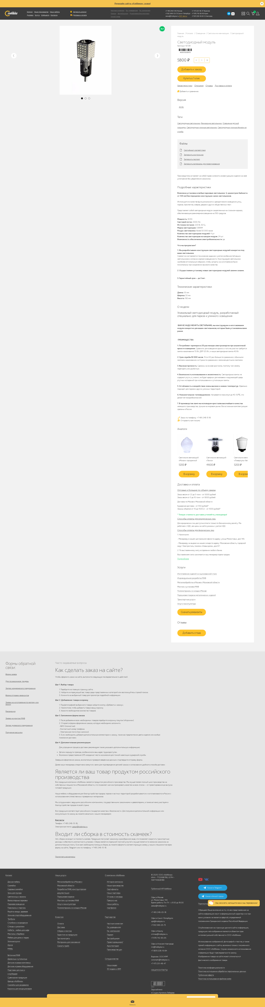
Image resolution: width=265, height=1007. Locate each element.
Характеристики (184, 85)
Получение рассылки (14, 732)
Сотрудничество (111, 959)
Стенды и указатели (16, 926)
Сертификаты (112, 889)
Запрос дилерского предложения (19, 725)
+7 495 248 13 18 (170, 11)
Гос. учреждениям (132, 10)
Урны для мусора (15, 893)
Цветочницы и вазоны (17, 897)
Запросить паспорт (192, 159)
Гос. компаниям (144, 10)
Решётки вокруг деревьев (18, 911)
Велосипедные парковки (18, 900)
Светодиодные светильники (188, 123)
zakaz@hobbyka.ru (172, 16)
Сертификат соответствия (195, 150)
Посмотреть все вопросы (65, 857)
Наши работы (55, 12)
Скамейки (12, 885)
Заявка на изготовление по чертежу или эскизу (22, 703)
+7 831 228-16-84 (197, 16)
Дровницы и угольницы (17, 959)
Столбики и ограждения (18, 923)
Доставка (61, 927)
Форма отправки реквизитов (17, 695)
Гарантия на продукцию (67, 935)
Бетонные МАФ (14, 955)
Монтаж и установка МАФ (188, 587)
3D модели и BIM (114, 969)
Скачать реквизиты (191, 612)
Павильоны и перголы (17, 908)
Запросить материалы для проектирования (202, 164)
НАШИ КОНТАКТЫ (159, 970)
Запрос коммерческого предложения (20, 688)
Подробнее (183, 559)
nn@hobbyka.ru (157, 947)
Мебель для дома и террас (18, 937)
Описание (198, 85)
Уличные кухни (14, 941)
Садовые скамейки (15, 889)
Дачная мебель (14, 882)
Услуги (37, 15)
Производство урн (114, 949)
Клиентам (59, 917)
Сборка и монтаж (64, 931)
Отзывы (209, 85)
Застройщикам (123, 13)
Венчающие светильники (211, 123)
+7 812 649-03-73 (171, 13)
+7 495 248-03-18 (158, 912)
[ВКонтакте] (206, 880)
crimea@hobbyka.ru (159, 934)
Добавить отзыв (191, 632)
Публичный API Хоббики (161, 889)
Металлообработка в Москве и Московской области (198, 582)
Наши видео (112, 965)
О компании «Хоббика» (115, 875)
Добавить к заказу (191, 69)
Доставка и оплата (80, 15)
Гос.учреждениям (114, 927)
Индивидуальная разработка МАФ (191, 578)
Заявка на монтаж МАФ (15, 718)
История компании (115, 882)
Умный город (115, 16)
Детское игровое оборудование (20, 966)
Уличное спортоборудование (19, 915)
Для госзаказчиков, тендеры (17, 681)
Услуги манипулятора (186, 604)
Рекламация (10, 711)
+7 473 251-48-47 (197, 11)
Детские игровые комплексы (19, 963)
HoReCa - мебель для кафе (18, 930)
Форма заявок (11, 674)
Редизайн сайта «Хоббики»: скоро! (133, 3)
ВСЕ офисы (183, 16)
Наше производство (41, 12)
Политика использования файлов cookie (214, 979)
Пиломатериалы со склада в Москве (191, 591)
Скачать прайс (63, 946)
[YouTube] (200, 880)
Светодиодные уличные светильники (202, 127)
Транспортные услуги (186, 599)
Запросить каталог (80, 12)
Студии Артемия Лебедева (163, 993)
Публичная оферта (206, 975)
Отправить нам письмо (190, 420)
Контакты (54, 15)
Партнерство (110, 917)
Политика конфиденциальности (211, 967)
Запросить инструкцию (193, 155)
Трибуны (11, 919)
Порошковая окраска (65, 897)
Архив (10, 945)
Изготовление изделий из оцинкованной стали (197, 574)
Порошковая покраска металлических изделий (196, 595)
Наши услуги (60, 875)
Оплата (60, 923)
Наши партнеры (113, 893)
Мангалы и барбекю (16, 934)
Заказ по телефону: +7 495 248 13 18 (195, 417)
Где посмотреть (63, 938)
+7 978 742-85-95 (198, 13)
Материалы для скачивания (68, 942)
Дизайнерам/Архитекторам (139, 13)
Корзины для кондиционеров (20, 989)
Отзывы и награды (115, 897)
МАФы (10, 949)
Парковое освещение (16, 904)
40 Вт (181, 107)
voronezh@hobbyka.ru (160, 960)
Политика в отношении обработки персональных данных (222, 971)
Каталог (30, 12)
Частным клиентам (117, 10)
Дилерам (30, 15)
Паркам (113, 13)
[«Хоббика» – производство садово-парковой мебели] (11, 13)
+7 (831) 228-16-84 (159, 951)
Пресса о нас (112, 900)
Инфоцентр (45, 15)
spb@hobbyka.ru (158, 921)
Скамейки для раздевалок (18, 985)
